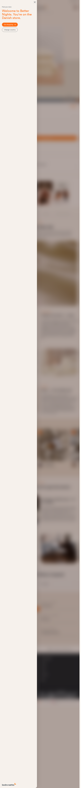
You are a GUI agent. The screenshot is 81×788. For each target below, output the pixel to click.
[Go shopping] (35, 2)
